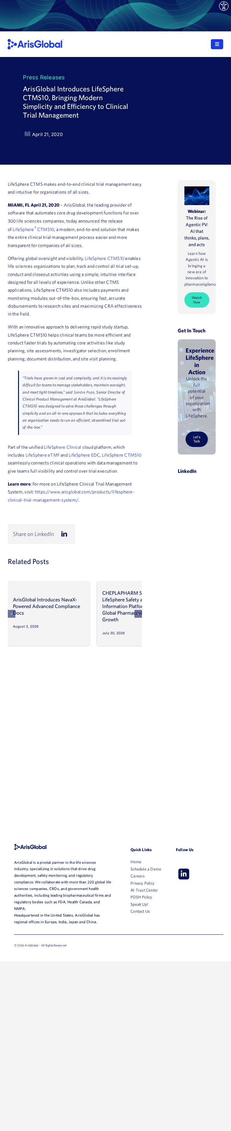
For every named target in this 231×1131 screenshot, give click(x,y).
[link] (224, 6)
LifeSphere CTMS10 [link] (104, 258)
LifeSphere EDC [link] (84, 455)
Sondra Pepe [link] (84, 392)
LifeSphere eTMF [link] (43, 455)
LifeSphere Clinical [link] (62, 447)
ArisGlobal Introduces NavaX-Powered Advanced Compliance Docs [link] (46, 606)
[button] (12, 614)
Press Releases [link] (44, 77)
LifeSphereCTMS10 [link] (33, 229)
